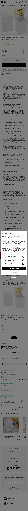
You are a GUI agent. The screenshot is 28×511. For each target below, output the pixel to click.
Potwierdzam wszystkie (14, 268)
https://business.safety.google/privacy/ (16, 245)
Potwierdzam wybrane (14, 272)
